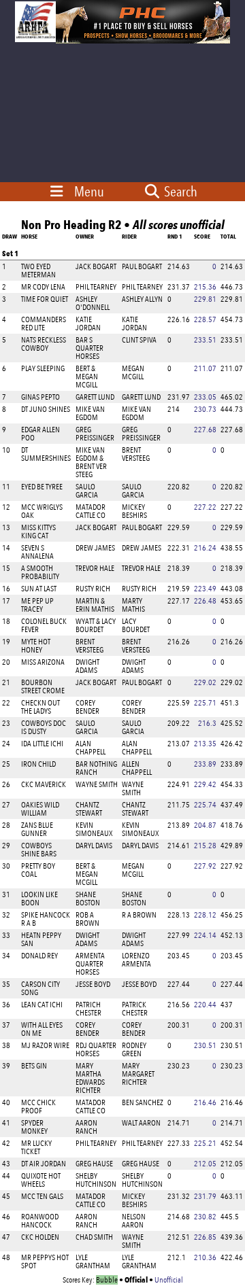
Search (179, 191)
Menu (89, 191)
